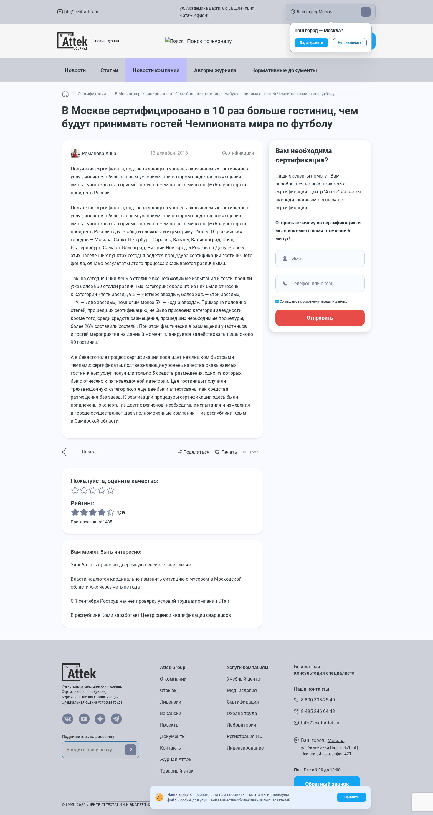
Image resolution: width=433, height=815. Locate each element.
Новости (75, 70)
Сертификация (238, 153)
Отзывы (169, 690)
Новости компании (156, 70)
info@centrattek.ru (80, 11)
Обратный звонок (327, 784)
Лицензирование (245, 748)
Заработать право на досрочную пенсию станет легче (131, 565)
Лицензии (170, 702)
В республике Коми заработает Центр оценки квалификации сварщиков (151, 615)
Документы (173, 736)
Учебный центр (243, 679)
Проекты (169, 725)
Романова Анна (99, 153)
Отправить (320, 318)
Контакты (171, 748)
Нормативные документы (284, 70)
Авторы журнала (215, 70)
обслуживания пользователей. (264, 800)
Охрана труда (242, 713)
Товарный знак (177, 771)
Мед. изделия (242, 690)
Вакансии (170, 713)
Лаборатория (241, 725)
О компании (173, 679)
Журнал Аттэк (175, 759)
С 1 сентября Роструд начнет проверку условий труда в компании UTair (150, 601)
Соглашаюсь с (313, 301)
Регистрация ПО (244, 736)
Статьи (109, 70)
